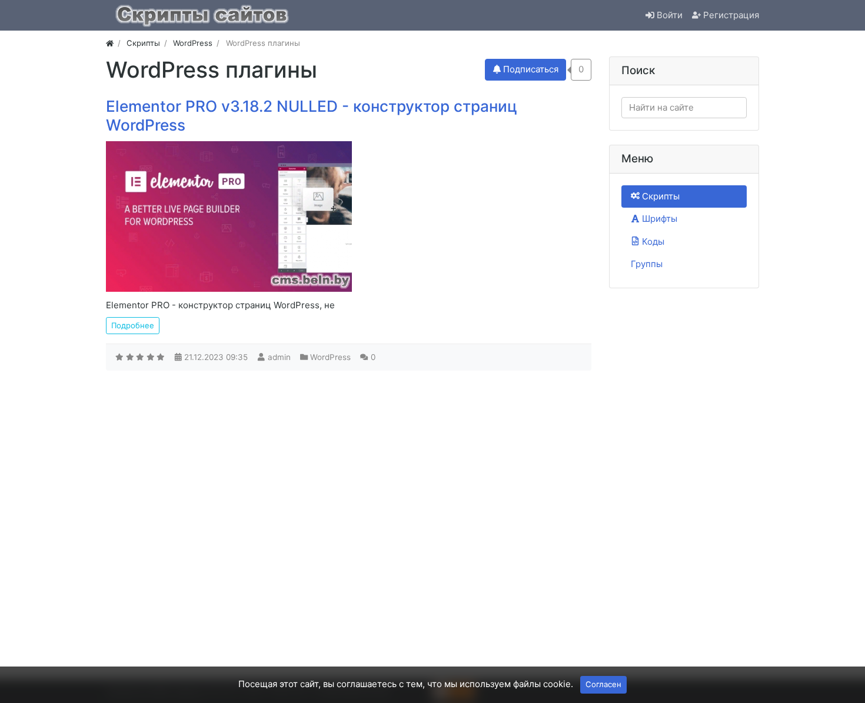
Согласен (603, 684)
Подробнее (132, 325)
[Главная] (110, 43)
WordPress (330, 357)
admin (279, 357)
